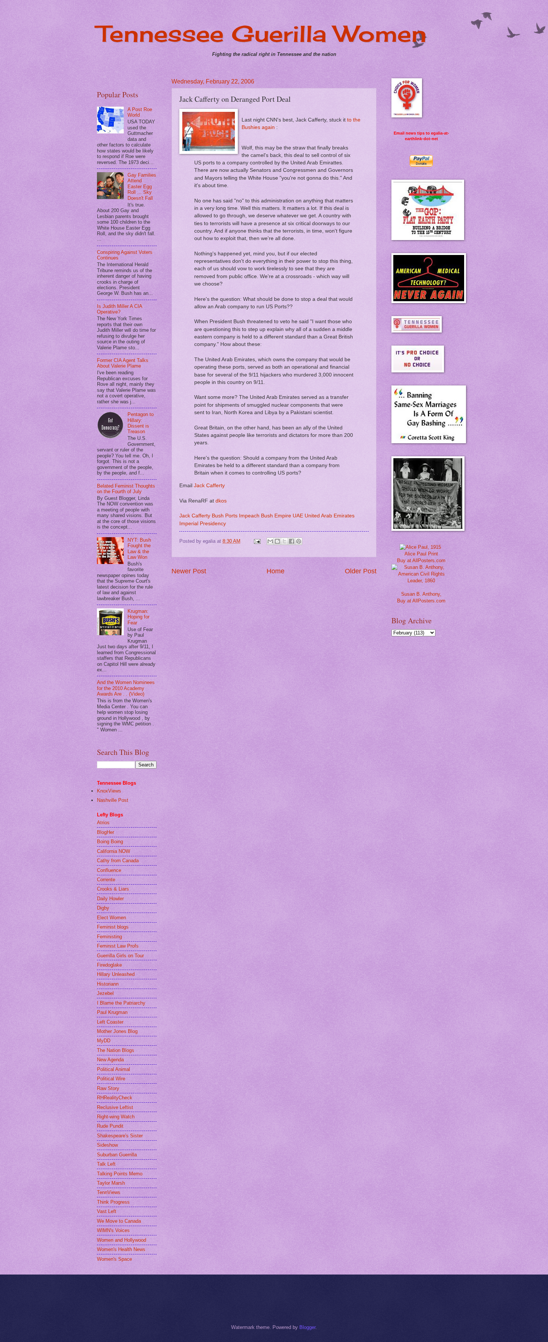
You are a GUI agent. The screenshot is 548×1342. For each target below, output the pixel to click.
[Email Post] (257, 541)
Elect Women (111, 917)
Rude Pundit (110, 1126)
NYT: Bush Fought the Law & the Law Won (139, 548)
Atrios (103, 822)
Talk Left (106, 1164)
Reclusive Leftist (115, 1107)
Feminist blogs (113, 927)
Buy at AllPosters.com (421, 560)
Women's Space (114, 1259)
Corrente (106, 879)
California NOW (113, 851)
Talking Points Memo (119, 1173)
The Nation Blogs (115, 1050)
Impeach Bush (256, 516)
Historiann (108, 984)
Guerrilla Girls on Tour (120, 955)
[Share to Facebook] (291, 541)
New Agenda (110, 1059)
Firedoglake (109, 965)
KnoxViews (109, 791)
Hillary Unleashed (116, 974)
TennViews (108, 1192)
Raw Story (108, 1088)
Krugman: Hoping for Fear (138, 617)
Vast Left (106, 1211)
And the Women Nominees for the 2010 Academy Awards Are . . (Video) (126, 688)
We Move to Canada (119, 1221)
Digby (103, 908)
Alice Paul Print (421, 554)
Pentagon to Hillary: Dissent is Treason (140, 423)
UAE (298, 516)
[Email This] (270, 541)
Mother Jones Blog (117, 1031)
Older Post (361, 571)
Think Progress (113, 1202)
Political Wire (111, 1078)
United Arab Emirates (330, 516)
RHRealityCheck (114, 1097)
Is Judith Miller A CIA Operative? (119, 309)
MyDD (103, 1040)
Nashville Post (112, 800)
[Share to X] (284, 541)
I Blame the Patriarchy (121, 1003)
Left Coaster (110, 1022)
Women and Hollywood (121, 1240)
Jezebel (105, 993)
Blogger (307, 1327)
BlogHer (105, 832)
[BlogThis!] (277, 541)
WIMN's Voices (113, 1230)
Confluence (109, 870)
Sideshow (107, 1145)
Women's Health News (121, 1249)
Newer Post (188, 571)
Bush (218, 516)
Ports (231, 516)
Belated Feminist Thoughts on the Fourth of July (126, 488)
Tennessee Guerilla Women (261, 33)
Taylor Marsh (111, 1183)
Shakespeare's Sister (120, 1135)
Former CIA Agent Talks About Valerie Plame (122, 363)
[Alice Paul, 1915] (420, 547)
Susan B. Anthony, (421, 594)
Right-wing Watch (116, 1116)
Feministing (109, 936)
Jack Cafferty (209, 485)
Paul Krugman (112, 1012)
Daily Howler (110, 898)
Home (275, 571)
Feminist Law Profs (118, 946)
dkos (221, 501)
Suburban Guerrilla (117, 1154)
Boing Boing (110, 841)
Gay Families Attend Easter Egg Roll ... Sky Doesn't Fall (141, 186)
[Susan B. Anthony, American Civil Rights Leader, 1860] (421, 580)
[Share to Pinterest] (298, 541)
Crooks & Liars (113, 889)
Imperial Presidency (202, 523)
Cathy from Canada (118, 860)
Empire (282, 516)
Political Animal (113, 1069)
